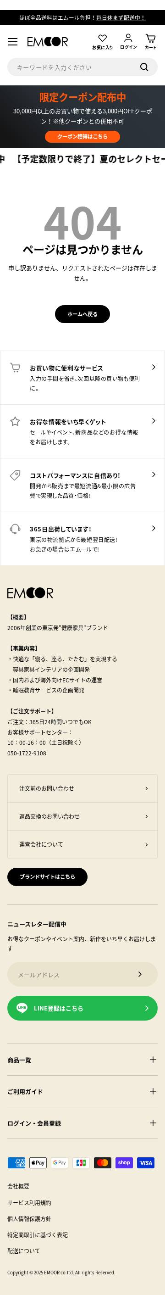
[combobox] (82, 67)
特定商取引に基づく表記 (37, 1235)
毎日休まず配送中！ (121, 17)
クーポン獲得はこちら (82, 136)
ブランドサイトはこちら (47, 876)
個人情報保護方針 (29, 1218)
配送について (23, 1251)
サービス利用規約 (29, 1202)
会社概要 (18, 1186)
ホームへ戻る (82, 314)
